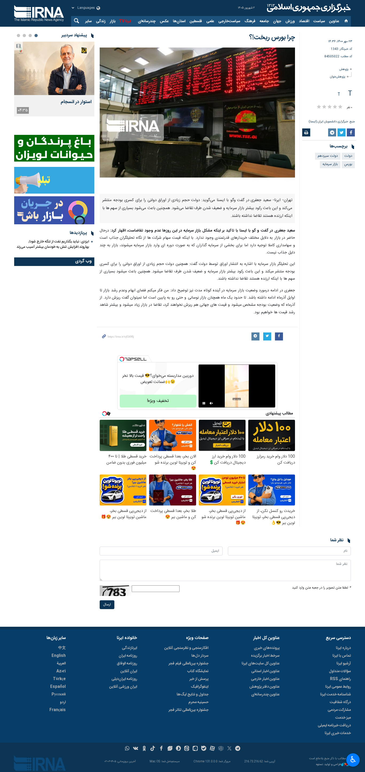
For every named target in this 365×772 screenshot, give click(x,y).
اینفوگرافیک (199, 687)
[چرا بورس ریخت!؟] (197, 121)
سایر (88, 21)
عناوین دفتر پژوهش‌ (264, 687)
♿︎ (353, 759)
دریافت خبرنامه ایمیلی (334, 725)
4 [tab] (18, 35)
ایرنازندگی (129, 648)
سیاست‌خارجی (229, 21)
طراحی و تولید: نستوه (328, 764)
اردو (63, 702)
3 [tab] (24, 35)
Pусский (59, 694)
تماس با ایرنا (341, 656)
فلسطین (196, 21)
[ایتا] (187, 749)
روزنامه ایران (128, 656)
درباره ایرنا (343, 648)
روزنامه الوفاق (127, 663)
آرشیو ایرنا (343, 663)
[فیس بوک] (161, 749)
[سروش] (178, 749)
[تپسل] (122, 359)
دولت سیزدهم (328, 156)
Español (58, 687)
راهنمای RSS (340, 679)
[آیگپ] (195, 749)
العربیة (61, 663)
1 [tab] (36, 35)
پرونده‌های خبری (266, 648)
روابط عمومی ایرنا (338, 687)
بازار (112, 21)
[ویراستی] (169, 749)
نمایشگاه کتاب (197, 671)
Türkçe (59, 679)
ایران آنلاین (129, 671)
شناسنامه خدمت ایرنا (335, 694)
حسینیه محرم (198, 702)
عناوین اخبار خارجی (265, 679)
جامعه (264, 21)
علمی (210, 21)
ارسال (107, 605)
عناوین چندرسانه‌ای (265, 694)
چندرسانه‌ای (147, 21)
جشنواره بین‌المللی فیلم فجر (188, 663)
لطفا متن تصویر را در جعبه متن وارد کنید (321, 587)
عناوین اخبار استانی (265, 671)
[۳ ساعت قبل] (54, 68)
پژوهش (343, 69)
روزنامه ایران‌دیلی (124, 679)
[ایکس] (229, 749)
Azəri (61, 671)
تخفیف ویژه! (158, 401)
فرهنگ (249, 21)
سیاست (319, 21)
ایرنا (308, 8)
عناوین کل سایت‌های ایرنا (260, 663)
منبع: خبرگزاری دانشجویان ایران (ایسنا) (332, 121)
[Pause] (204, 403)
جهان (277, 21)
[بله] (203, 749)
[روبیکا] (220, 749)
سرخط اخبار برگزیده (265, 656)
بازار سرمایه (330, 164)
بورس (348, 164)
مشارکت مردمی (339, 710)
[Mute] (211, 403)
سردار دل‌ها (199, 656)
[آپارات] (212, 749)
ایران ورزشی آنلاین (123, 687)
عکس (164, 21)
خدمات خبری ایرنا (338, 733)
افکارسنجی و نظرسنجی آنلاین (186, 648)
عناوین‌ (334, 21)
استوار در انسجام (76, 102)
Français (57, 710)
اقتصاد (304, 21)
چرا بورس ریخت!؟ (272, 37)
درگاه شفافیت (340, 702)
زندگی (101, 21)
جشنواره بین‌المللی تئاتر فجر (188, 710)
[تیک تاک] (152, 749)
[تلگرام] (238, 749)
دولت (348, 156)
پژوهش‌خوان (337, 76)
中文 (62, 648)
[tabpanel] (54, 79)
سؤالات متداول (340, 671)
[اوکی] (144, 749)
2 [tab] (30, 35)
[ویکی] (135, 749)
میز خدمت (343, 718)
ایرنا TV (125, 21)
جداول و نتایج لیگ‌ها (192, 694)
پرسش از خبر (198, 679)
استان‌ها (179, 21)
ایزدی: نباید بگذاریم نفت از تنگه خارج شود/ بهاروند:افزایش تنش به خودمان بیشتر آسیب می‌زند (53, 244)
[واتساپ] (127, 749)
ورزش (290, 21)
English (59, 656)
